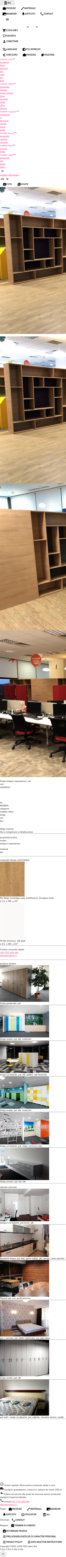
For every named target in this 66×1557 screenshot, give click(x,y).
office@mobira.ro (8, 955)
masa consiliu (6, 93)
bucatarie (4, 62)
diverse (3, 108)
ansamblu (5, 87)
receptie (4, 99)
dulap (2, 102)
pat (1, 161)
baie (2, 80)
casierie (4, 139)
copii (2, 74)
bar (1, 71)
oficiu (2, 105)
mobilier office (7, 175)
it (0, 117)
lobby (2, 151)
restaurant (5, 114)
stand (2, 127)
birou (2, 96)
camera (3, 148)
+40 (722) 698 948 (9, 952)
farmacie (4, 121)
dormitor (4, 68)
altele (2, 130)
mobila (3, 124)
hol (1, 77)
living (2, 65)
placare (3, 90)
